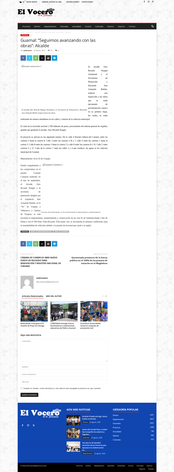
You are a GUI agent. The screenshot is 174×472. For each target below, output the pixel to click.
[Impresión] (48, 58)
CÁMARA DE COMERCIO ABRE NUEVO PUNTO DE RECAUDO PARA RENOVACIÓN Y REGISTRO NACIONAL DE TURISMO (41, 261)
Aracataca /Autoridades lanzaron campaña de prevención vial (90, 325)
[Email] (42, 58)
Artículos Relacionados (32, 296)
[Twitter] (152, 2)
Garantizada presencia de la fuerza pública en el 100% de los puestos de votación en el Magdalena (88, 260)
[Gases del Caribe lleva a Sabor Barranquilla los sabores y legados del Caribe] (73, 433)
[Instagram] (148, 2)
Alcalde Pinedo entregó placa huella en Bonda (94, 417)
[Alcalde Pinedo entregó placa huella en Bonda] (73, 420)
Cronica (88, 26)
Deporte (121, 26)
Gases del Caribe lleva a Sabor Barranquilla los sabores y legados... (95, 432)
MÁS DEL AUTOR (53, 296)
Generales (64, 26)
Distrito (37, 26)
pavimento (64, 231)
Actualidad (76, 26)
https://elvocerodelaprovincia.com (47, 282)
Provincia (26, 26)
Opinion (110, 26)
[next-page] (106, 296)
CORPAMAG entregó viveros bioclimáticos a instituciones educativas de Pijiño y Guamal (63, 325)
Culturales (99, 26)
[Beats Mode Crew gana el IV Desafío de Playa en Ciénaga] (34, 311)
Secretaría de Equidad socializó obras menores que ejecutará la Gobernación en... (94, 446)
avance (33, 231)
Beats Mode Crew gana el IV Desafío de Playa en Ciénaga (32, 324)
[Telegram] (54, 58)
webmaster (27, 50)
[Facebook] (144, 2)
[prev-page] (103, 296)
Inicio (22, 32)
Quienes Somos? (72, 2)
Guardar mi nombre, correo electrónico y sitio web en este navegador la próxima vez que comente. (62, 388)
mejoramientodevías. (45, 231)
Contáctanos (87, 2)
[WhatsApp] (35, 58)
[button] (152, 26)
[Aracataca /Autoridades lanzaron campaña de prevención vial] (94, 311)
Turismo (132, 26)
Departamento (50, 26)
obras (57, 231)
